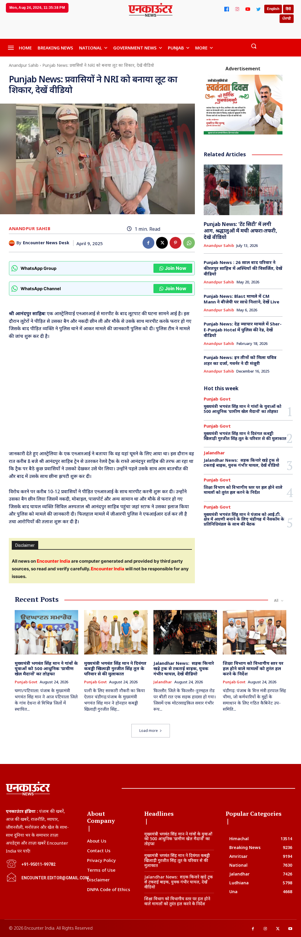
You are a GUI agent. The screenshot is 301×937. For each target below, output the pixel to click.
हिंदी (288, 9)
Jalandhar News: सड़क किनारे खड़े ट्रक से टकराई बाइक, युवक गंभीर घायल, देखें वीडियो (241, 462)
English (273, 9)
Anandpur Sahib (24, 65)
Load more (148, 730)
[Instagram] (237, 9)
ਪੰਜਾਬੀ (286, 18)
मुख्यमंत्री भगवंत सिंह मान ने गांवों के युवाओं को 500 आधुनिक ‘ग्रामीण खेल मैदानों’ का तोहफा (242, 408)
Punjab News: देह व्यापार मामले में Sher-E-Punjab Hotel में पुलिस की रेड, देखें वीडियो (243, 329)
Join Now (175, 268)
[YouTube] (247, 9)
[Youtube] (290, 929)
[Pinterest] (175, 243)
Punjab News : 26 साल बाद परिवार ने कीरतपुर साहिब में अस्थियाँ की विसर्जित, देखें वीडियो (243, 268)
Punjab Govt (217, 399)
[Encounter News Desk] (12, 243)
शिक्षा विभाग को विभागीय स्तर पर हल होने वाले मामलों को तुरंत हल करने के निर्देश (243, 489)
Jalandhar (214, 453)
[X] (162, 243)
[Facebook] (226, 9)
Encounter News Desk (46, 242)
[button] (254, 46)
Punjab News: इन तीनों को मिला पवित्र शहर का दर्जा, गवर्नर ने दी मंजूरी (240, 360)
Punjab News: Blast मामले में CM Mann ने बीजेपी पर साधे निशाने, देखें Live (241, 299)
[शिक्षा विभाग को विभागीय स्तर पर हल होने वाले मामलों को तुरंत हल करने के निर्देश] (254, 632)
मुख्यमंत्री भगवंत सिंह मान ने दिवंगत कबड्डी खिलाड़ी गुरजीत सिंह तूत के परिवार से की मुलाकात (245, 436)
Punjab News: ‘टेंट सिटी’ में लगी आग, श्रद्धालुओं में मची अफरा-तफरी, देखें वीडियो (240, 230)
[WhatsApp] (189, 243)
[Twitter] (258, 9)
